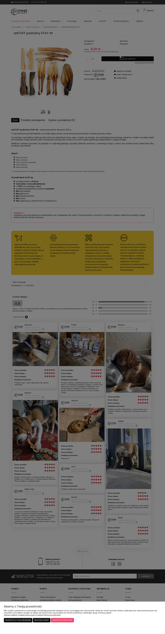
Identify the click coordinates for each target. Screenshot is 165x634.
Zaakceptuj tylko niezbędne (18, 620)
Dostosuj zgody (41, 620)
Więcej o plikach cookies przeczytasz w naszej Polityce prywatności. (32, 615)
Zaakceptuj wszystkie (62, 620)
